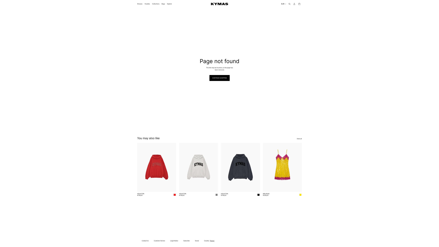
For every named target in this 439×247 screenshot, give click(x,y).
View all (299, 139)
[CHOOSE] (173, 188)
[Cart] (299, 3)
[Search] (289, 3)
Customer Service (159, 241)
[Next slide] (256, 167)
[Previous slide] (224, 167)
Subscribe (186, 241)
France (212, 241)
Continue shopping (219, 78)
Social (197, 241)
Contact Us (145, 241)
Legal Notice (174, 241)
